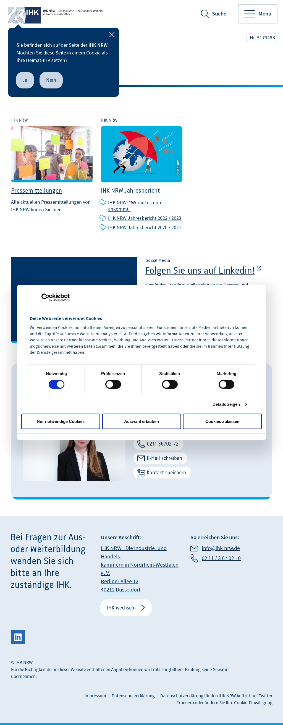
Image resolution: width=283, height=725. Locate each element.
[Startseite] (56, 14)
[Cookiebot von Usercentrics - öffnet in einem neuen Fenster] (45, 297)
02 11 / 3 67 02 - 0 (221, 558)
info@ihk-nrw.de (221, 548)
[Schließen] (112, 34)
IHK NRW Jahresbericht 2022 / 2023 (144, 218)
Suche (219, 13)
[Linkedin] (18, 637)
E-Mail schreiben (164, 458)
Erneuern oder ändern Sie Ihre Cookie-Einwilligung (224, 703)
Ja (25, 80)
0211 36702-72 (163, 444)
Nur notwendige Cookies (61, 421)
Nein (51, 80)
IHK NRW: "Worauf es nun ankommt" (134, 206)
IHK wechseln (121, 607)
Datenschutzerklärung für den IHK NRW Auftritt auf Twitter (216, 696)
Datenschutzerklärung (133, 696)
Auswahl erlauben (141, 421)
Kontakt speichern (166, 472)
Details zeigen (226, 404)
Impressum (95, 696)
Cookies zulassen (222, 421)
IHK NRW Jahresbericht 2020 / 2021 (144, 227)
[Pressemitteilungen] (52, 174)
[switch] (113, 384)
